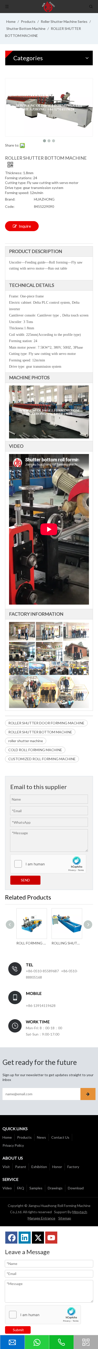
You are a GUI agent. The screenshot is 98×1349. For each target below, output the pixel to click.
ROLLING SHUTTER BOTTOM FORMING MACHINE (67, 943)
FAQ (20, 1188)
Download (76, 1188)
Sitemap (64, 1218)
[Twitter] (38, 1238)
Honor (57, 1167)
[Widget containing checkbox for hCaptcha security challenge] (48, 864)
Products (24, 1137)
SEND (25, 880)
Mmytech (79, 1212)
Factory (73, 1167)
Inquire (25, 226)
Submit (18, 1330)
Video (7, 1188)
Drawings (55, 1188)
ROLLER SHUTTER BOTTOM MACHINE (40, 732)
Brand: (10, 199)
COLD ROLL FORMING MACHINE (35, 750)
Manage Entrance (41, 1218)
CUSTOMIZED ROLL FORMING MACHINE (42, 759)
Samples (35, 1188)
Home (7, 1137)
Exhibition (39, 1167)
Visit (6, 1167)
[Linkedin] (25, 1238)
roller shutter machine (25, 741)
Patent (20, 1167)
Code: (10, 206)
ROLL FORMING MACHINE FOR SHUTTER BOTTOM (31, 943)
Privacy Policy (13, 1145)
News (41, 1137)
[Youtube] (51, 1238)
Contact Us (60, 1137)
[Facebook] (11, 1238)
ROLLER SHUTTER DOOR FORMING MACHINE (46, 723)
